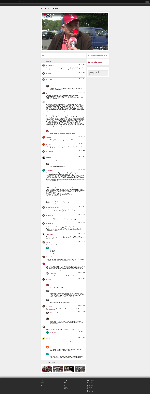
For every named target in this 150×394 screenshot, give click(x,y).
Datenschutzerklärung (45, 384)
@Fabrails (48, 242)
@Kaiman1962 (49, 157)
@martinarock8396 (49, 151)
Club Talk (65, 387)
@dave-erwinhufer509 (50, 65)
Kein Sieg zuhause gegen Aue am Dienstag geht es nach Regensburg (58, 366)
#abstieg (96, 61)
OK (147, 1)
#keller (97, 62)
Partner (65, 382)
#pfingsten (101, 62)
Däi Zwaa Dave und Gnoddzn (55, 164)
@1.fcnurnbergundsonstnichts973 (52, 207)
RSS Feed (91, 391)
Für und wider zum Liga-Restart (69, 368)
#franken (94, 62)
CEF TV (51, 131)
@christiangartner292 (50, 170)
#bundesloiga (101, 61)
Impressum (43, 382)
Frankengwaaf (47, 370)
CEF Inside (66, 388)
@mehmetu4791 (49, 256)
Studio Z (65, 385)
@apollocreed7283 (49, 215)
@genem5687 (48, 137)
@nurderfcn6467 (49, 79)
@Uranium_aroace (49, 234)
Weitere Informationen (51, 1)
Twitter (90, 390)
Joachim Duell (48, 102)
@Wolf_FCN (48, 326)
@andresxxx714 (49, 279)
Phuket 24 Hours (67, 384)
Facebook (90, 384)
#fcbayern (90, 62)
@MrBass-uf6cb (49, 73)
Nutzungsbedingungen (45, 385)
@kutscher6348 (53, 86)
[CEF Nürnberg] (47, 4)
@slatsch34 (48, 338)
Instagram (91, 382)
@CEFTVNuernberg (53, 273)
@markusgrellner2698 (50, 263)
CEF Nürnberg (91, 385)
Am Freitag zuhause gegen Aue (79, 368)
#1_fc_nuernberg (91, 61)
